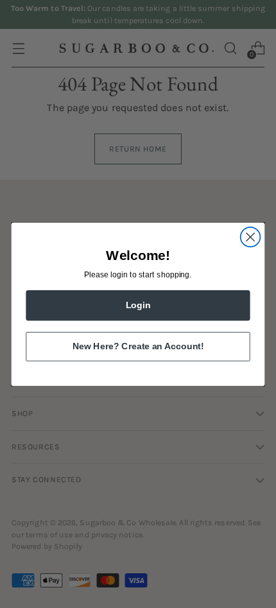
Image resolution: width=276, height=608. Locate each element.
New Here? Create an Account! (138, 346)
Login (138, 304)
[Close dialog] (251, 237)
